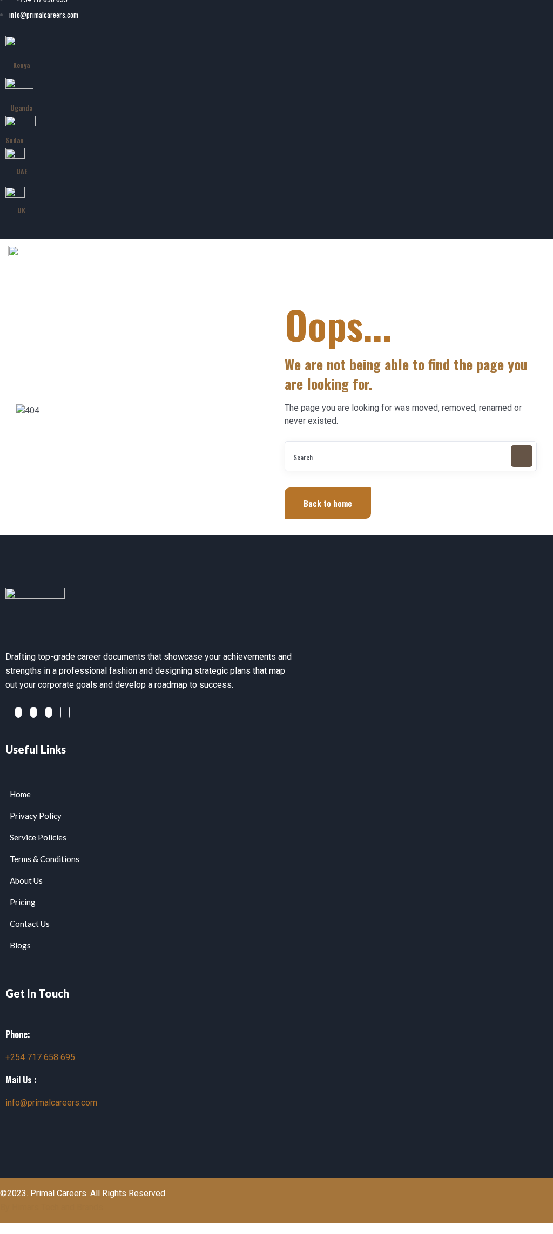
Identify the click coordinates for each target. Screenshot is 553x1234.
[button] (437, 286)
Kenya (21, 65)
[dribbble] (60, 712)
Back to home (328, 503)
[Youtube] (120, 227)
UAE (21, 171)
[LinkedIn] (97, 227)
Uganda (21, 107)
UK (21, 210)
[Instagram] (69, 712)
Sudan (14, 140)
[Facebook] (106, 227)
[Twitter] (113, 227)
